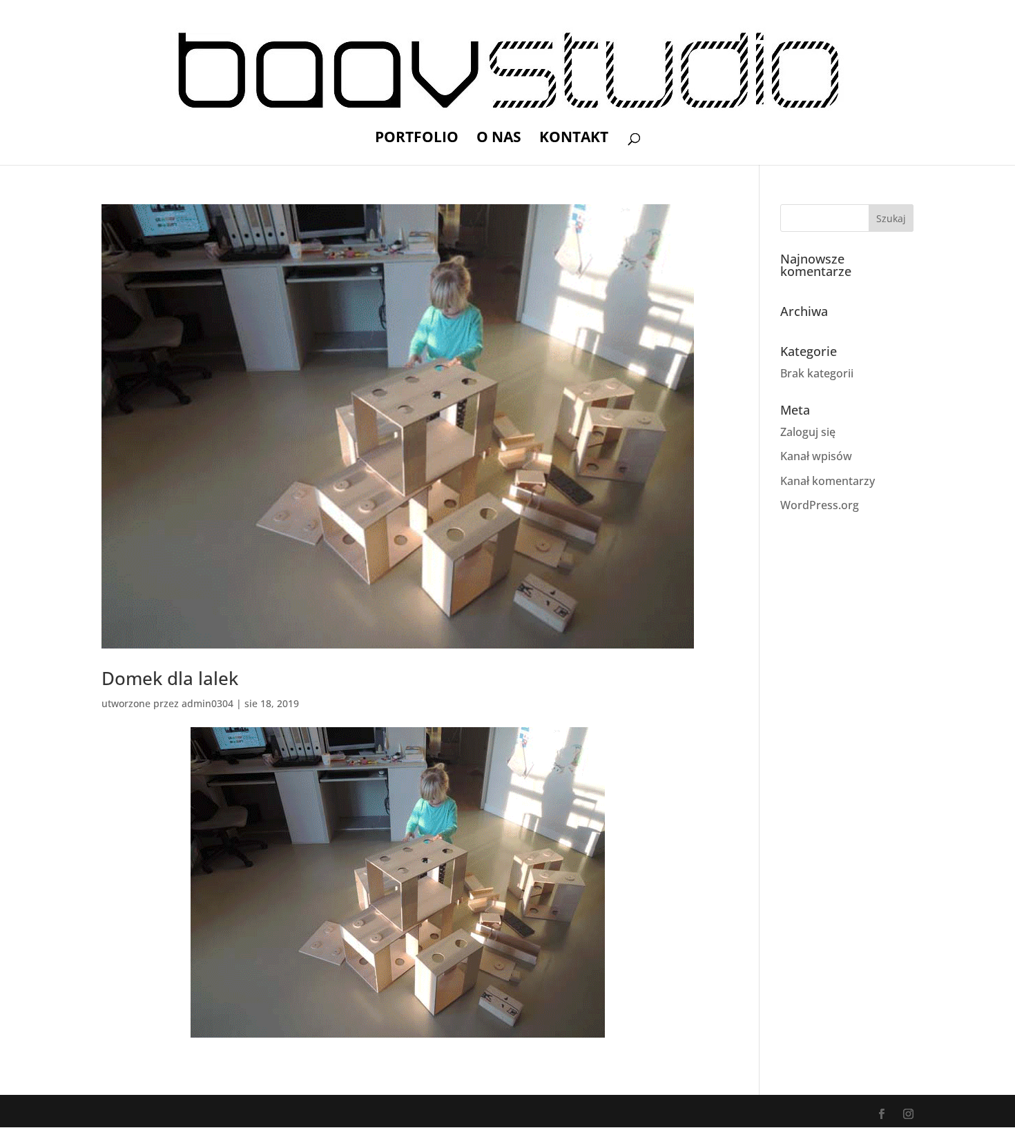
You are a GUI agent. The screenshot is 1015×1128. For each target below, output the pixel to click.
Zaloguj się (807, 431)
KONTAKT (573, 139)
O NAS (498, 139)
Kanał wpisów (816, 456)
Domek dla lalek (170, 678)
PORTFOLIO (416, 139)
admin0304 (207, 703)
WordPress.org (819, 505)
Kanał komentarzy (827, 480)
